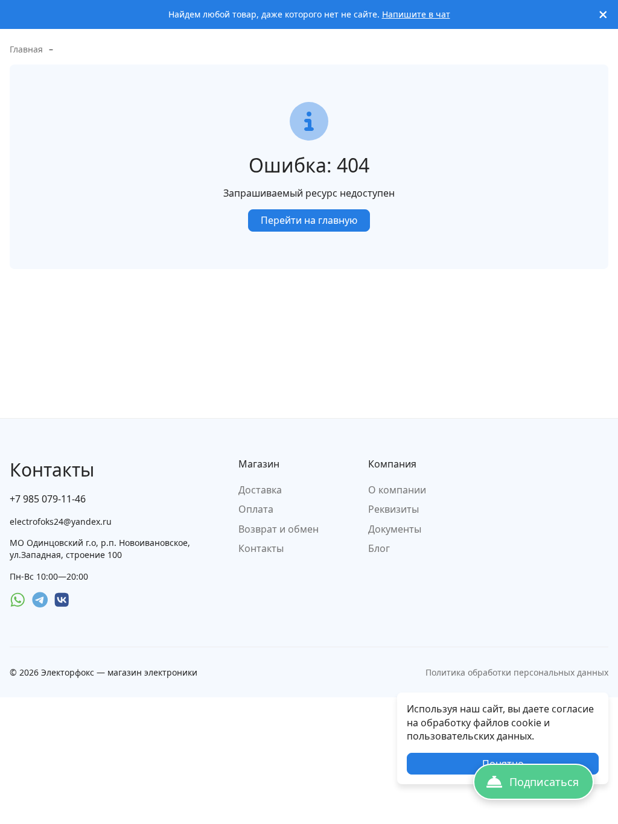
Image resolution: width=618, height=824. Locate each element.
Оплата (255, 509)
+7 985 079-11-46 (48, 498)
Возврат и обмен (278, 529)
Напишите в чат (416, 14)
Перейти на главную (309, 220)
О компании (397, 489)
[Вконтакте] (62, 600)
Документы (394, 529)
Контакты (261, 548)
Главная (26, 49)
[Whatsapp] (18, 600)
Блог (379, 548)
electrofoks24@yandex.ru (61, 521)
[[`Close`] (603, 15)
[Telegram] (40, 600)
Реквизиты (393, 509)
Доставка (260, 489)
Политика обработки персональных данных (516, 672)
